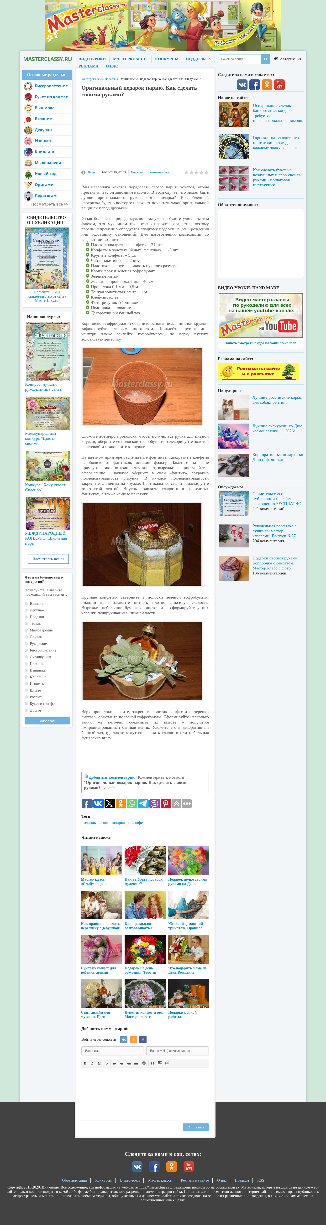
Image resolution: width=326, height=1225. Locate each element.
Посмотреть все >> (48, 559)
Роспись (36, 697)
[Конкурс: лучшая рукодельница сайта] (47, 336)
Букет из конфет (51, 96)
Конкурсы (103, 1180)
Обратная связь (74, 1180)
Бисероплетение (51, 85)
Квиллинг (45, 151)
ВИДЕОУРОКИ (92, 59)
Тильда (36, 623)
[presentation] (85, 1062)
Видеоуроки (130, 1180)
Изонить (44, 140)
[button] (85, 1062)
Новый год (46, 173)
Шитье (35, 690)
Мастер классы (160, 1180)
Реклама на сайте (195, 1180)
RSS (260, 1180)
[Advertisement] (145, 136)
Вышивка (45, 107)
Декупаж (44, 129)
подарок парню (95, 822)
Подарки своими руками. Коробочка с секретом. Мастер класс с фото (275, 563)
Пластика (37, 664)
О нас (221, 1180)
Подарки (137, 172)
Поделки (37, 617)
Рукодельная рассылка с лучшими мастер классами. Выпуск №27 (274, 530)
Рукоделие (38, 643)
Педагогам (46, 195)
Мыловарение (49, 162)
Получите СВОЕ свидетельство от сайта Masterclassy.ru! (47, 296)
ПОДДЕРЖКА (198, 59)
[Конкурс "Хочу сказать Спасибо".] (47, 465)
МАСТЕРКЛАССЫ (130, 59)
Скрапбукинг (41, 657)
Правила (242, 1180)
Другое (36, 710)
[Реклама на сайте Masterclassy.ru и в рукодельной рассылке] (258, 379)
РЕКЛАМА (89, 66)
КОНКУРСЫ (167, 59)
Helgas (92, 172)
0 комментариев (158, 172)
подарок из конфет (127, 822)
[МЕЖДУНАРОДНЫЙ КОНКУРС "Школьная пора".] (47, 511)
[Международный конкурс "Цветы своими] (47, 411)
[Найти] (265, 59)
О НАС (112, 66)
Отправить (196, 1127)
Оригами (44, 184)
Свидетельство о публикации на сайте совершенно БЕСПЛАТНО (276, 498)
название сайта (47, 59)
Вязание (43, 118)
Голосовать (47, 721)
